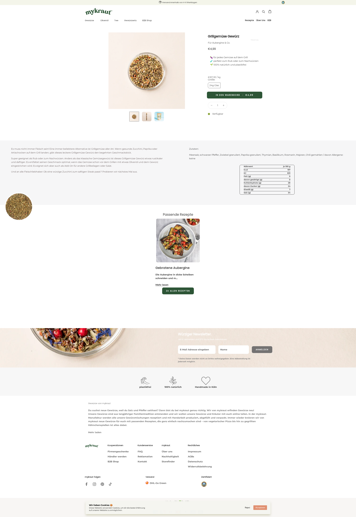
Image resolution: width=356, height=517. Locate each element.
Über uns (167, 451)
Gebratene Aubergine (172, 268)
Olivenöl (104, 20)
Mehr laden (94, 432)
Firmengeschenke (118, 451)
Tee (116, 20)
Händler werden (117, 456)
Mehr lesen (161, 284)
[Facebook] (86, 484)
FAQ (140, 451)
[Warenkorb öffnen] (270, 11)
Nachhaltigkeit (170, 456)
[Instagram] (94, 484)
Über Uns (260, 20)
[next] (282, 235)
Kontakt (142, 461)
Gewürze (89, 20)
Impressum (194, 451)
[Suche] (263, 11)
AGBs (191, 456)
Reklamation (145, 456)
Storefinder (168, 461)
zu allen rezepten (178, 290)
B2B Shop (147, 20)
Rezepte (249, 20)
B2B (269, 20)
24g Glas (214, 85)
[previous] (74, 235)
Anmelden (262, 349)
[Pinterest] (102, 484)
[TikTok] (110, 484)
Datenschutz (195, 461)
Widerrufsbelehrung (200, 466)
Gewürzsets (130, 20)
